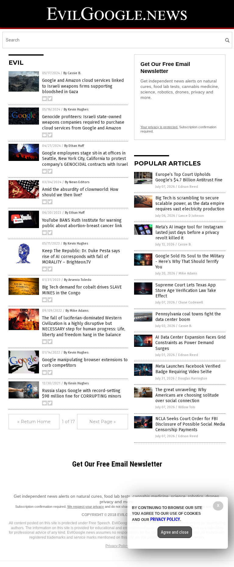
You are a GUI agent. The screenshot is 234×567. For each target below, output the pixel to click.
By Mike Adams (77, 311)
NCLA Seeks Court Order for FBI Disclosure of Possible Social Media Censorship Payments (190, 424)
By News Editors (77, 182)
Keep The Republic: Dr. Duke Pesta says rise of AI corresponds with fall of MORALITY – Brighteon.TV (81, 256)
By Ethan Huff (74, 146)
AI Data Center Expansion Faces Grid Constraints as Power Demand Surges (190, 343)
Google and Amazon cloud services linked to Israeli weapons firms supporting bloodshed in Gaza (83, 86)
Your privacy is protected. (159, 127)
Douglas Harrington (192, 378)
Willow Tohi (186, 407)
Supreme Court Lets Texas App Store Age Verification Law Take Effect (185, 290)
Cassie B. (184, 244)
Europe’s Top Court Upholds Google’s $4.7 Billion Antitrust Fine (188, 177)
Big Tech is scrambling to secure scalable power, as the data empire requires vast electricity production (189, 203)
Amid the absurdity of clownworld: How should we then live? (80, 192)
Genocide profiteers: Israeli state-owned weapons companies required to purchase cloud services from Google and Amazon (83, 122)
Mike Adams (188, 273)
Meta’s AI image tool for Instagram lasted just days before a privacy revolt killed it (189, 232)
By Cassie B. (72, 73)
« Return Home (34, 421)
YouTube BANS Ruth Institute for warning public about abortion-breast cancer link (82, 223)
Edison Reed (188, 187)
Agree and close (175, 532)
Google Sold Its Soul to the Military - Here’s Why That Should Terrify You (189, 261)
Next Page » (102, 421)
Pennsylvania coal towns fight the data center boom (188, 316)
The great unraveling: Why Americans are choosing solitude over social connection (187, 395)
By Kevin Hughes (76, 109)
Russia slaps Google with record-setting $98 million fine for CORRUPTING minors (81, 393)
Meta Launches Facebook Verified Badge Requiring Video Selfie (187, 369)
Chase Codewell (190, 302)
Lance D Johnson (191, 216)
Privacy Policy (117, 546)
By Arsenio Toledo (77, 280)
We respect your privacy (85, 506)
